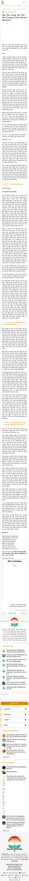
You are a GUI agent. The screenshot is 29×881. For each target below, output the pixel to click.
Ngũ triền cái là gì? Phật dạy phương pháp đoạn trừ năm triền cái (16, 665)
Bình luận (13, 613)
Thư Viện (25, 875)
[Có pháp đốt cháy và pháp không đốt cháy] (4, 769)
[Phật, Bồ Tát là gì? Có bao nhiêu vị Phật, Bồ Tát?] (4, 741)
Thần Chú (11, 875)
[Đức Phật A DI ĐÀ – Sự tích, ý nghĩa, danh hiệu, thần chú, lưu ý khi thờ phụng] (4, 752)
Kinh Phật (22, 873)
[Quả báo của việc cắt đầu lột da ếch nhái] (4, 689)
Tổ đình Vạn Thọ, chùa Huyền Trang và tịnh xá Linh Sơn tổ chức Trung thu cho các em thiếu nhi (16, 777)
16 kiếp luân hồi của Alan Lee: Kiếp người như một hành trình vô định (16, 672)
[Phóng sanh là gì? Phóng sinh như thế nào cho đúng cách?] (4, 657)
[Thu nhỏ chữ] (3, 23)
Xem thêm (5, 757)
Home (5, 9)
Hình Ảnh (18, 877)
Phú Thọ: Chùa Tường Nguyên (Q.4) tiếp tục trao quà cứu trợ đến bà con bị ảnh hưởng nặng (15, 817)
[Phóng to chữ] (7, 23)
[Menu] (26, 2)
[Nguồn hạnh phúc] (4, 773)
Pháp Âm (4, 875)
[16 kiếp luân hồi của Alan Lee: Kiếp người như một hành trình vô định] (4, 672)
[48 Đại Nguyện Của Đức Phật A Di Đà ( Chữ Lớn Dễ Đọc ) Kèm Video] (4, 737)
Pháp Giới (7, 12)
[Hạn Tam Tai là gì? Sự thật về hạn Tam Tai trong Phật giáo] (4, 661)
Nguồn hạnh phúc (11, 771)
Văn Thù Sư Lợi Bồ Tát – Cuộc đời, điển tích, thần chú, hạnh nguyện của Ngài (16, 746)
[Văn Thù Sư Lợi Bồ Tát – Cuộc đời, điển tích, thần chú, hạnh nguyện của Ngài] (4, 746)
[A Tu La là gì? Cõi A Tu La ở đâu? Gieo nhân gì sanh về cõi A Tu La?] (4, 684)
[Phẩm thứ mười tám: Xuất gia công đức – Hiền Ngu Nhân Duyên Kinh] (4, 678)
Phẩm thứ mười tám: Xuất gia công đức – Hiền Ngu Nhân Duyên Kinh (16, 678)
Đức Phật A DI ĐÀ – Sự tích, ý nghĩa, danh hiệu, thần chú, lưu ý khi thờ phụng (16, 752)
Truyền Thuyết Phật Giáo (11, 873)
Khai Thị (19, 875)
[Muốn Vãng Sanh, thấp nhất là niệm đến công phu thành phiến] (4, 652)
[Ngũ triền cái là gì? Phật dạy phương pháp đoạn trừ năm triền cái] (4, 666)
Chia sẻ (24, 613)
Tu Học (12, 877)
